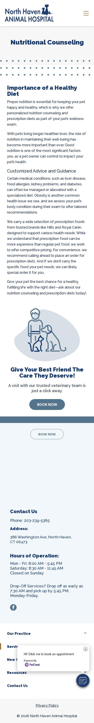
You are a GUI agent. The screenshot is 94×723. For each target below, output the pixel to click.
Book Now (47, 404)
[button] (82, 680)
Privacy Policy (47, 705)
